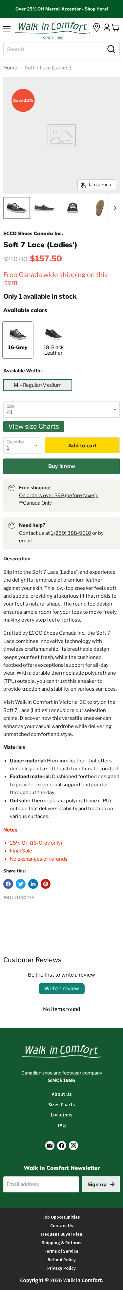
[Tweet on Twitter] (21, 884)
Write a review (61, 988)
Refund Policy (62, 1259)
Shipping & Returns (61, 1242)
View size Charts (33, 426)
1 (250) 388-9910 (71, 533)
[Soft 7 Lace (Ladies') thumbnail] (17, 207)
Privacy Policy (61, 1268)
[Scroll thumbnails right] (114, 208)
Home (10, 68)
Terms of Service (61, 1251)
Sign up (97, 1184)
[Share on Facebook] (8, 884)
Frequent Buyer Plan (61, 1234)
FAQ (62, 1125)
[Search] (110, 49)
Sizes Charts (61, 1105)
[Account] (106, 27)
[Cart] (116, 27)
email (25, 541)
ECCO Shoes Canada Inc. (33, 233)
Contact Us (61, 1225)
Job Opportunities (61, 1217)
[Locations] (96, 27)
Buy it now (61, 466)
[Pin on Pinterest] (46, 884)
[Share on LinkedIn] (33, 884)
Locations (61, 1115)
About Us (62, 1094)
